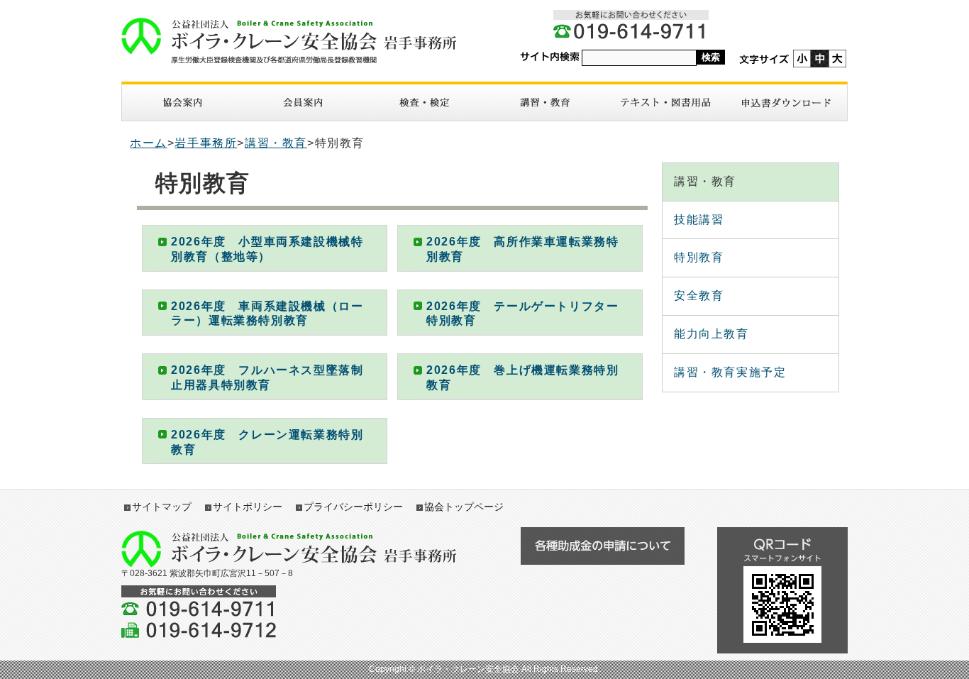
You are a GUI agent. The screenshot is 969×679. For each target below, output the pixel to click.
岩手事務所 (206, 143)
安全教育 (699, 295)
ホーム (148, 143)
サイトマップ (162, 506)
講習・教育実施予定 (730, 372)
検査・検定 (424, 102)
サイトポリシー (247, 506)
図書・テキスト (665, 102)
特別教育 (699, 257)
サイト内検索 (550, 57)
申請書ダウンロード (786, 102)
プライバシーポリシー (353, 506)
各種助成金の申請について (602, 546)
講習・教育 (544, 102)
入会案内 (303, 102)
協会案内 (182, 102)
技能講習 (699, 220)
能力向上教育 (711, 334)
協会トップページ (464, 506)
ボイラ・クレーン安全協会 (296, 41)
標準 (820, 58)
